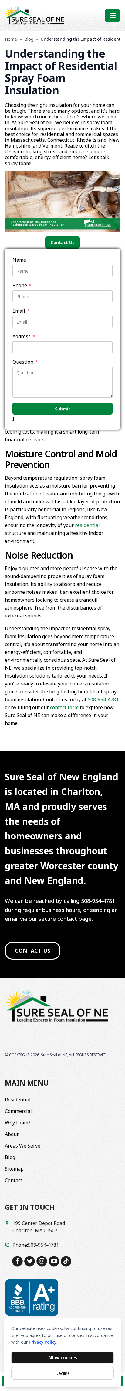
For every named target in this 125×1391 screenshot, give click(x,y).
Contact (13, 1180)
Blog (28, 39)
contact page (74, 918)
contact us (32, 950)
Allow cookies (62, 1357)
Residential (18, 1099)
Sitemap (14, 1168)
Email (21, 311)
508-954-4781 (103, 699)
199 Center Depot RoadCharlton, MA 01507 (38, 1227)
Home (11, 39)
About (12, 1134)
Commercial (18, 1111)
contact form (64, 707)
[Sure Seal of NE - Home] (54, 15)
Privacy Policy (42, 1342)
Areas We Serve (22, 1145)
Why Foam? (17, 1122)
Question (25, 362)
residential (87, 525)
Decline (62, 1373)
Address (23, 336)
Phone (22, 285)
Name (21, 260)
